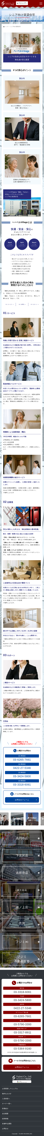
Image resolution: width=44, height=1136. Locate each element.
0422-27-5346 (22, 768)
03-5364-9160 (22, 1048)
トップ (6, 26)
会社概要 (5, 1113)
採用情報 (5, 1119)
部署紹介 (5, 1108)
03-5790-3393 (22, 1024)
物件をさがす (7, 1094)
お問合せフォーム (22, 800)
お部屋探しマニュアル (10, 1088)
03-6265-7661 (22, 759)
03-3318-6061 (22, 784)
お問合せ (5, 1128)
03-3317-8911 (22, 1032)
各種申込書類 (7, 1123)
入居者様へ (6, 1098)
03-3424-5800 (22, 776)
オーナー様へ (7, 1103)
